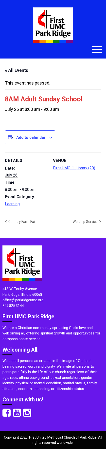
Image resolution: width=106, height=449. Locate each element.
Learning (12, 204)
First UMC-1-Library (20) (74, 168)
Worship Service (85, 222)
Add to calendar (31, 137)
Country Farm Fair (22, 222)
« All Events (16, 70)
